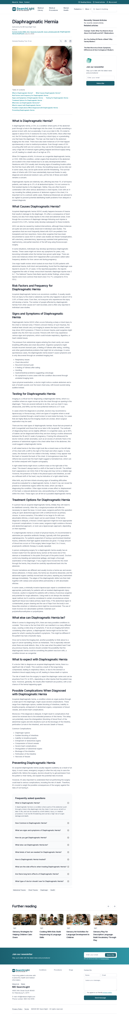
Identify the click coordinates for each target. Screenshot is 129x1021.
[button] (108, 906)
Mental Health (66, 9)
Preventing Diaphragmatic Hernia (23, 110)
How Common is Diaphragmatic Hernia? (31, 823)
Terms (26, 1009)
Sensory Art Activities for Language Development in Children (77, 934)
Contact (27, 2)
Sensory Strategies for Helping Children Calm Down (22, 934)
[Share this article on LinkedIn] (70, 41)
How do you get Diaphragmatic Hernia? (31, 838)
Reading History (86, 2)
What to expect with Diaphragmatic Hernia (26, 105)
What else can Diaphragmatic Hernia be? (26, 103)
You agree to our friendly (99, 992)
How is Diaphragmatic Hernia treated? (30, 859)
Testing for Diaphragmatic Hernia (57, 98)
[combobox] (107, 9)
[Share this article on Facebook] (65, 41)
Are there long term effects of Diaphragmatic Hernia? (37, 874)
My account (113, 2)
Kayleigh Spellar (21, 32)
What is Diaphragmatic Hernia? (22, 93)
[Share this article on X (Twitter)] (61, 41)
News (21, 2)
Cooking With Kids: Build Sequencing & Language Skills (50, 934)
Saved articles (100, 2)
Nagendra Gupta (37, 32)
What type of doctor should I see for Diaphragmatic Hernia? (39, 881)
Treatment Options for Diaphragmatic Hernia (27, 100)
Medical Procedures (53, 9)
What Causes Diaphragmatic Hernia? (48, 93)
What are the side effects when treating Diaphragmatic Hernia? (40, 867)
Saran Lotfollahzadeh (51, 32)
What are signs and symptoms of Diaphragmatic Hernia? (38, 830)
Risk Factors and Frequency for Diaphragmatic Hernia (30, 95)
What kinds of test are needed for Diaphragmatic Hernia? (38, 852)
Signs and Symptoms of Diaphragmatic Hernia (27, 98)
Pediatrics (78, 9)
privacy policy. (105, 958)
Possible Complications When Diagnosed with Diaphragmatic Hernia (35, 108)
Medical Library (41, 9)
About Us (15, 2)
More (87, 9)
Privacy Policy (17, 1009)
